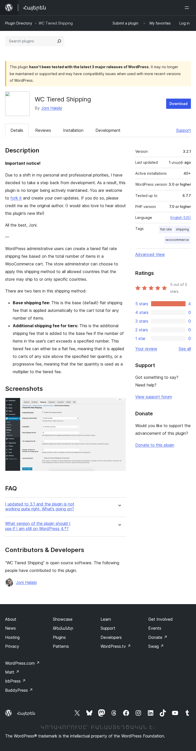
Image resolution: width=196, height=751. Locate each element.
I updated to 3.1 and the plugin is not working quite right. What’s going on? (39, 506)
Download (178, 103)
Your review (146, 348)
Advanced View (150, 254)
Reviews (43, 130)
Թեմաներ (63, 628)
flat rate (166, 229)
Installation (73, 130)
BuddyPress (19, 690)
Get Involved (160, 619)
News (10, 628)
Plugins (59, 637)
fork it (16, 198)
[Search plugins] (59, 41)
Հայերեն (26, 713)
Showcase (62, 619)
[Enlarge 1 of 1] (118, 404)
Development (107, 130)
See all (185, 348)
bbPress (15, 681)
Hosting (12, 637)
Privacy (12, 646)
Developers (111, 637)
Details (16, 130)
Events (154, 628)
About (10, 619)
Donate (157, 637)
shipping (182, 229)
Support (183, 130)
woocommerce (177, 240)
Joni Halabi (51, 108)
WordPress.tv (116, 646)
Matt (12, 672)
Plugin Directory (18, 23)
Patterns (61, 646)
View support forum (153, 396)
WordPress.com (22, 663)
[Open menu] (188, 7)
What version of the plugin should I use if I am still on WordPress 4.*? (37, 526)
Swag (156, 646)
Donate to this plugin (154, 445)
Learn (106, 619)
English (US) (180, 217)
